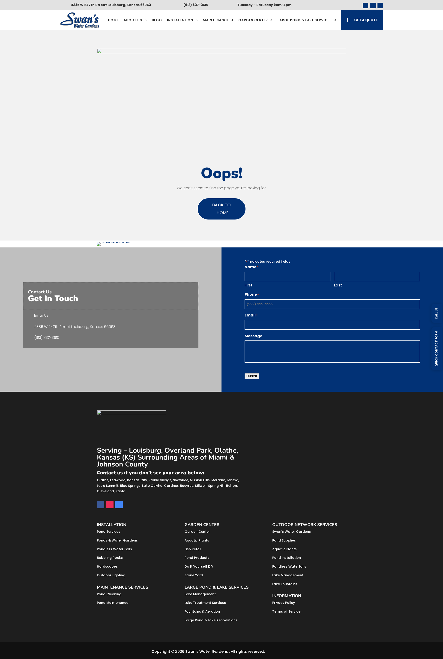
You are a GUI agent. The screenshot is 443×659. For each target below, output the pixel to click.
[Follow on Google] (380, 5)
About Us (133, 20)
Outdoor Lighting (111, 575)
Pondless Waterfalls (289, 566)
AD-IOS (279, 651)
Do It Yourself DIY (199, 566)
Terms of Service (286, 611)
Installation (180, 20)
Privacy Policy (283, 602)
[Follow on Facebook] (365, 5)
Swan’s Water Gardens (291, 531)
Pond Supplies (284, 540)
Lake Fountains (284, 584)
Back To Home (221, 209)
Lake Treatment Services (205, 602)
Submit (251, 376)
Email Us (41, 315)
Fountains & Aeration (202, 611)
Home (113, 20)
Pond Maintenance (112, 602)
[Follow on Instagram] (373, 5)
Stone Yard (194, 575)
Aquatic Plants (197, 540)
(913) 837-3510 (46, 337)
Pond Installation (286, 557)
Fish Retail (193, 549)
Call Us (436, 313)
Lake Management (200, 594)
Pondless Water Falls (114, 549)
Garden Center (253, 20)
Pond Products (197, 557)
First (248, 285)
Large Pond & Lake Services (305, 20)
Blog (157, 20)
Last (338, 285)
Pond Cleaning (109, 594)
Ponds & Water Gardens (117, 540)
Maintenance (216, 20)
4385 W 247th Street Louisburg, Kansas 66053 (74, 326)
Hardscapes (107, 566)
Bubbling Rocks (110, 557)
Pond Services (108, 531)
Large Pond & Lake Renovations (211, 620)
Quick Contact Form (436, 348)
